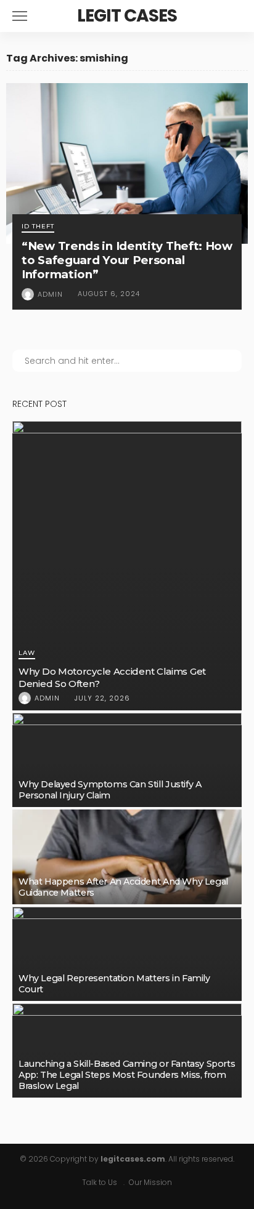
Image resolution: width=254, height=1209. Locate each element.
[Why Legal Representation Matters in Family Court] (127, 954)
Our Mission (150, 1182)
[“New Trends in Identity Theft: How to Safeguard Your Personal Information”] (127, 163)
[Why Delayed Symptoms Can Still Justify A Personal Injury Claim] (127, 760)
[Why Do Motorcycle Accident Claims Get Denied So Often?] (127, 565)
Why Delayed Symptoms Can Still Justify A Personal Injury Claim (109, 790)
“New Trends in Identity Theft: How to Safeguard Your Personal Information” (127, 260)
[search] (232, 16)
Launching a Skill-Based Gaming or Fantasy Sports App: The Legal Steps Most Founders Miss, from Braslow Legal (126, 1074)
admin (50, 294)
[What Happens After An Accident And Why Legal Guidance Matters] (127, 856)
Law (26, 653)
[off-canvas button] (19, 16)
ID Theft (38, 226)
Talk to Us (99, 1182)
